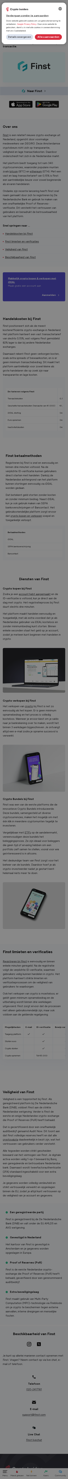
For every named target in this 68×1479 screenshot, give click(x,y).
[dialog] (34, 23)
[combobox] (60, 8)
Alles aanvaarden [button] (48, 36)
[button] (19, 37)
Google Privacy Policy (26, 24)
